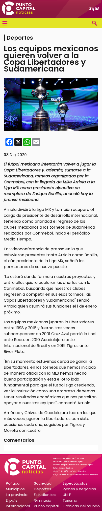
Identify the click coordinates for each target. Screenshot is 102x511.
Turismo (70, 500)
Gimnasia (42, 500)
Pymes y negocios (79, 489)
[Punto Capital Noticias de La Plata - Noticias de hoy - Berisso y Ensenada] (18, 9)
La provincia (16, 494)
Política (13, 483)
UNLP (67, 494)
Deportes (42, 489)
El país (11, 500)
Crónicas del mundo (81, 506)
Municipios (15, 489)
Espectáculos (75, 483)
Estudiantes (45, 494)
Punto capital (46, 506)
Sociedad (42, 483)
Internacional (18, 506)
